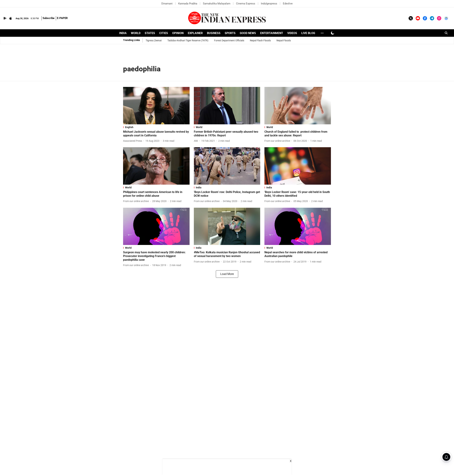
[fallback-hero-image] (156, 105)
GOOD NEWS (248, 33)
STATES (150, 33)
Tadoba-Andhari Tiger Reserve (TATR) (187, 40)
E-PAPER (62, 18)
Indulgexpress (269, 3)
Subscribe (48, 18)
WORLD (135, 33)
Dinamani (167, 3)
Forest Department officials (229, 40)
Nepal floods (283, 40)
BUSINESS (213, 33)
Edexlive (288, 3)
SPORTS (230, 33)
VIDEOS (292, 33)
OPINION (178, 33)
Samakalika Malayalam (216, 3)
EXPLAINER (195, 33)
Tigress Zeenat (154, 40)
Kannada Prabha (187, 3)
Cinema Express (245, 3)
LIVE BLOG (308, 33)
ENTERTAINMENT (271, 33)
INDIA (123, 33)
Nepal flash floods (260, 40)
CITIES (163, 33)
